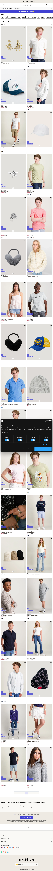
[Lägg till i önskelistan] (25, 27)
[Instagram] (24, 827)
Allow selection (26, 448)
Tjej (6, 17)
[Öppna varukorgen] (51, 4)
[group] (49, 25)
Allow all (43, 448)
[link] (26, 5)
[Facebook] (20, 827)
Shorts (19, 17)
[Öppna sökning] (47, 5)
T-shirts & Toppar (12, 17)
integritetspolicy (41, 821)
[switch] (20, 440)
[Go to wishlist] (49, 4)
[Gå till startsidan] (26, 5)
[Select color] (1, 66)
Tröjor (28, 17)
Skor (38, 17)
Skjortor (43, 17)
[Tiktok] (28, 827)
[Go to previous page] (15, 793)
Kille (2, 17)
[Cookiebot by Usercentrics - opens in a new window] (46, 421)
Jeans (23, 17)
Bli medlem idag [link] (26, 817)
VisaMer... (2, 808)
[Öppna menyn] (1, 4)
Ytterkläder (33, 17)
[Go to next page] (37, 793)
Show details (46, 444)
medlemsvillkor (32, 821)
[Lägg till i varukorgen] (13, 60)
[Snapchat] (32, 827)
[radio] (47, 25)
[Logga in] (3, 4)
